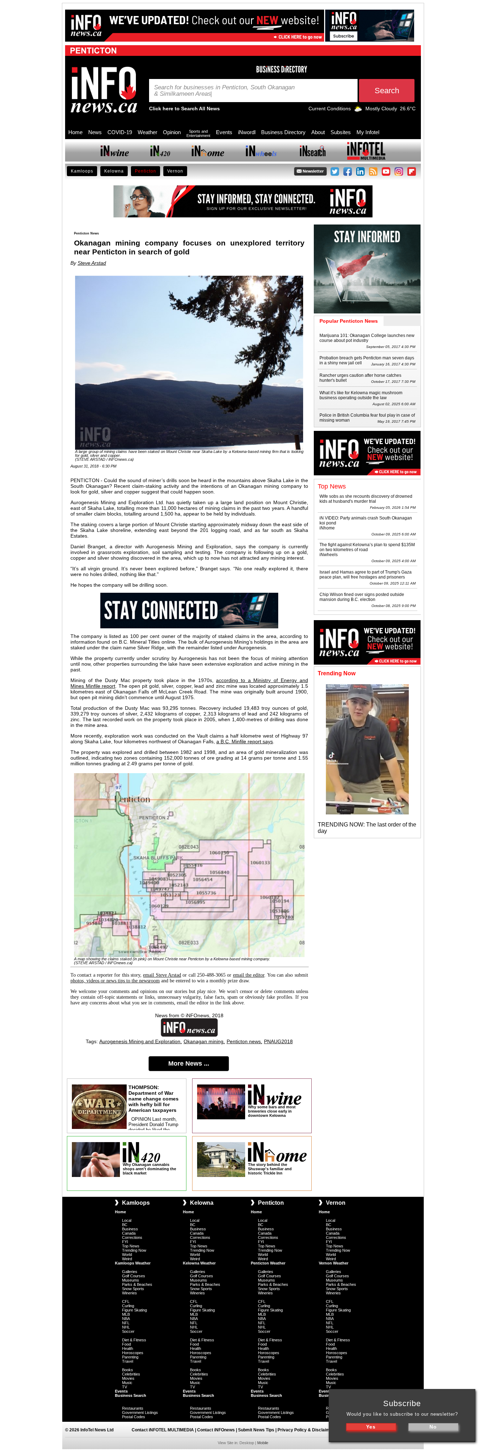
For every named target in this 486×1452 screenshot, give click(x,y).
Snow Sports (133, 1289)
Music (127, 1382)
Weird (127, 1259)
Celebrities (131, 1374)
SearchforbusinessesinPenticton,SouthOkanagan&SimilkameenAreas (224, 90)
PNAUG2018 (278, 1041)
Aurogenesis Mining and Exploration (139, 1041)
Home (75, 132)
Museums (130, 1280)
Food (126, 1344)
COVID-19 (119, 132)
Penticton (145, 171)
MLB (126, 1314)
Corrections (132, 1237)
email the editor (249, 975)
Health (127, 1348)
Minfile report (101, 686)
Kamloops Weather (132, 1263)
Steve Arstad (92, 263)
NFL (126, 1323)
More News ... (188, 1063)
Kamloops (82, 171)
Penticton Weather (268, 1263)
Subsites (341, 132)
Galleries (129, 1271)
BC (124, 1225)
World (127, 1254)
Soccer (128, 1331)
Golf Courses (133, 1276)
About (318, 132)
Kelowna (114, 171)
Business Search (130, 1395)
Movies (128, 1378)
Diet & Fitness (134, 1340)
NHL (126, 1327)
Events (224, 132)
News (95, 132)
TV (124, 1387)
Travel (127, 1361)
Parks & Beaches (137, 1284)
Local (126, 1220)
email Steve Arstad (162, 975)
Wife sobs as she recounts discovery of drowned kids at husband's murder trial (365, 499)
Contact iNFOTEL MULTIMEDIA (163, 1429)
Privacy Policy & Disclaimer (306, 1429)
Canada (129, 1233)
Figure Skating (134, 1310)
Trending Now (134, 1250)
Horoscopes (132, 1353)
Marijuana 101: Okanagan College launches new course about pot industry (366, 338)
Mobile (262, 1443)
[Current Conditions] (358, 110)
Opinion (172, 132)
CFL (126, 1301)
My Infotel (367, 132)
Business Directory (283, 132)
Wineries (129, 1293)
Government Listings (140, 1412)
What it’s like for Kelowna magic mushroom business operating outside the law (360, 395)
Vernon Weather (333, 1263)
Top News (130, 1246)
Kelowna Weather (199, 1263)
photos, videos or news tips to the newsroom (115, 980)
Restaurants (132, 1408)
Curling (128, 1306)
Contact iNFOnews (216, 1429)
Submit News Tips (256, 1429)
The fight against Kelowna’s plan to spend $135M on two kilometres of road (367, 547)
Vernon (175, 171)
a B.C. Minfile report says (244, 741)
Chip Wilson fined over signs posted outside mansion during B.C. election (361, 597)
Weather (147, 132)
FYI (125, 1242)
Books (127, 1370)
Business (130, 1229)
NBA (126, 1318)
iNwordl (246, 132)
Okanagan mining (203, 1041)
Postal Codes (133, 1417)
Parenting (130, 1357)
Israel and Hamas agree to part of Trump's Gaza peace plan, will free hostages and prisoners (365, 575)
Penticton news (244, 1041)
